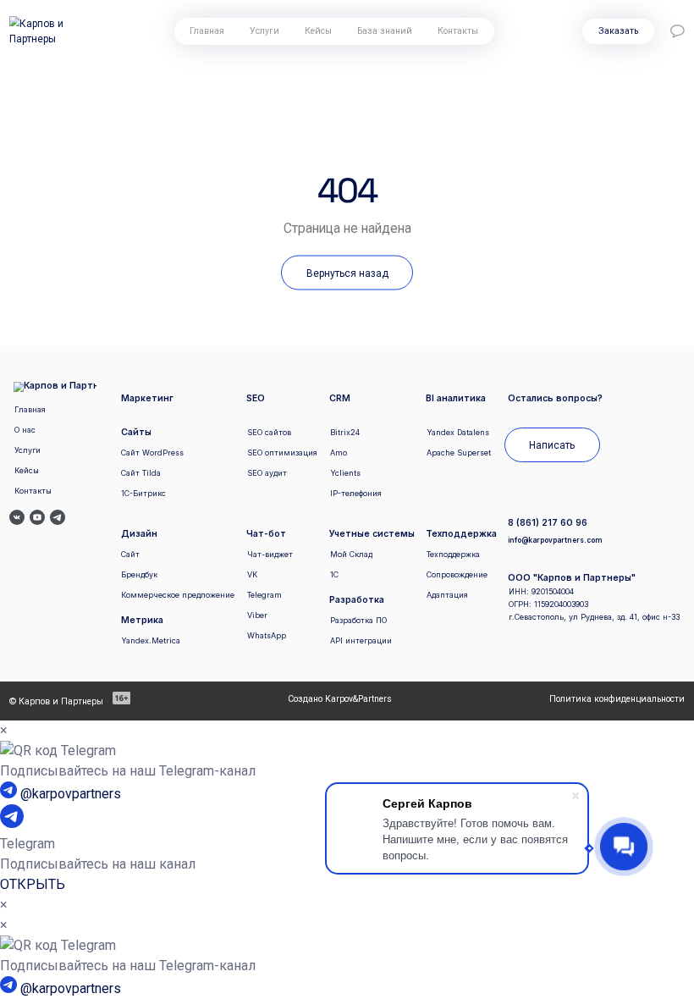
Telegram (264, 595)
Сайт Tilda (141, 473)
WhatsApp (266, 635)
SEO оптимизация (282, 452)
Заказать (618, 30)
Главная (207, 30)
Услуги (264, 30)
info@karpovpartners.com (555, 540)
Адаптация (447, 595)
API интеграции (361, 640)
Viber (257, 615)
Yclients (345, 473)
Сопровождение (457, 574)
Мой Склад (351, 554)
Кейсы (318, 30)
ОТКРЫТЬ (32, 884)
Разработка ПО (358, 620)
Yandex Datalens (458, 432)
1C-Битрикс (143, 493)
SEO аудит (267, 473)
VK (252, 574)
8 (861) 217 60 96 (547, 523)
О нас (25, 429)
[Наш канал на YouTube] (37, 520)
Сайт (130, 554)
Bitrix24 (345, 432)
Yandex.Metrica (150, 640)
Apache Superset (459, 452)
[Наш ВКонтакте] (17, 520)
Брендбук (139, 574)
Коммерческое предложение (177, 595)
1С (334, 574)
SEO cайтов (269, 432)
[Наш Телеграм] (57, 520)
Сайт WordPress (152, 452)
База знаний (384, 30)
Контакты (458, 30)
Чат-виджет (270, 554)
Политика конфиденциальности (617, 698)
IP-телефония (356, 493)
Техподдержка (453, 554)
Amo (338, 452)
